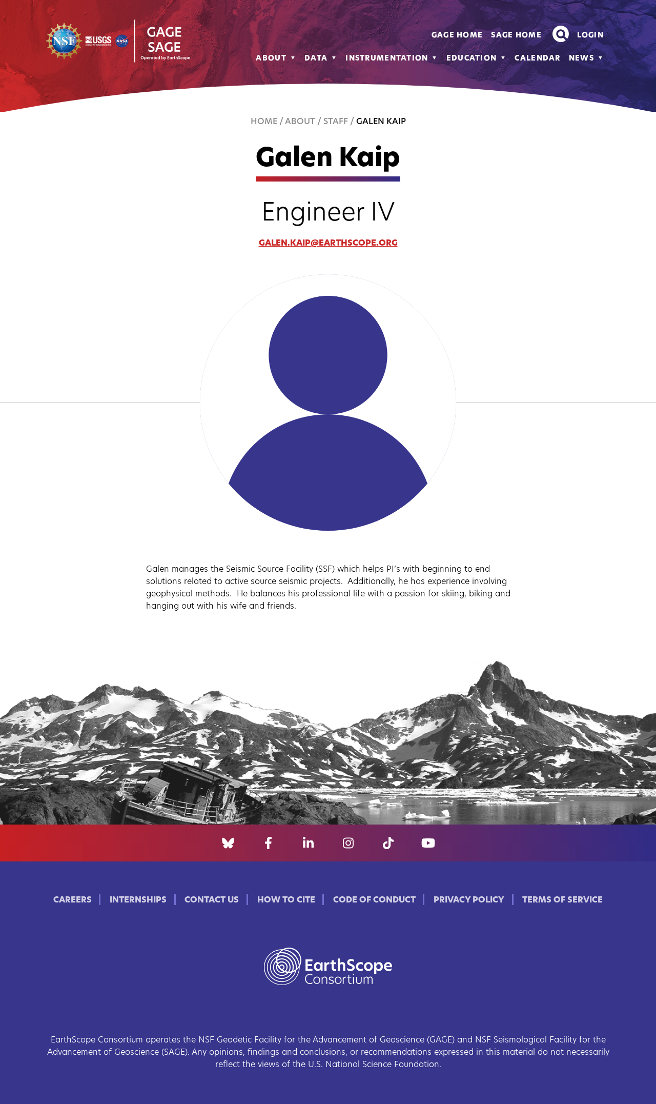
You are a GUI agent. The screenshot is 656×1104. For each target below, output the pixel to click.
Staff (335, 122)
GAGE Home (457, 35)
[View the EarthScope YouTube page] (428, 843)
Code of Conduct (374, 900)
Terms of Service (562, 900)
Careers (72, 900)
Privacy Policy (469, 900)
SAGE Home (516, 35)
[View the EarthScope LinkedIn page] (308, 843)
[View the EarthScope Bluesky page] (228, 843)
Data (315, 59)
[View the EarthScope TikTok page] (388, 843)
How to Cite (286, 900)
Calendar (537, 59)
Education (471, 59)
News (581, 59)
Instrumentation (386, 59)
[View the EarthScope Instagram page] (348, 843)
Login (590, 35)
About (271, 59)
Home (264, 122)
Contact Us (211, 900)
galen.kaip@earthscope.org (328, 243)
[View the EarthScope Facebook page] (268, 843)
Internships (138, 900)
